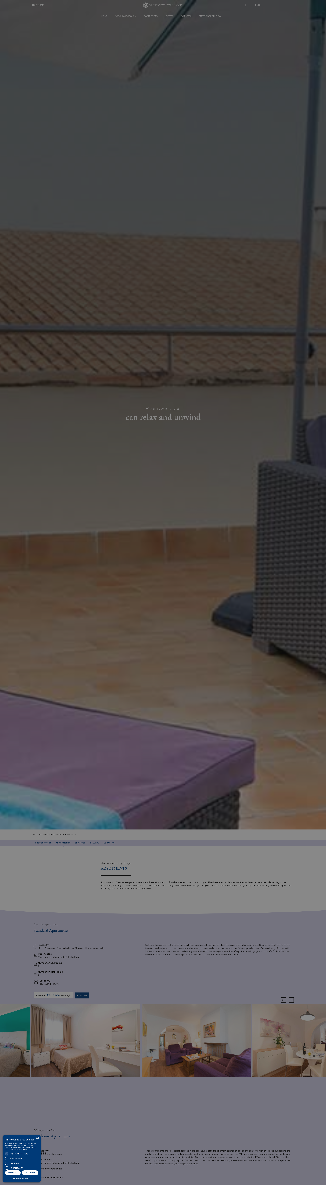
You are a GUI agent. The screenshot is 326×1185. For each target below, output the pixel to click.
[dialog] (22, 1158)
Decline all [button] (30, 1173)
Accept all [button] (13, 1173)
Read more (23, 1149)
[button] (21, 1178)
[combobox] (37, 1138)
